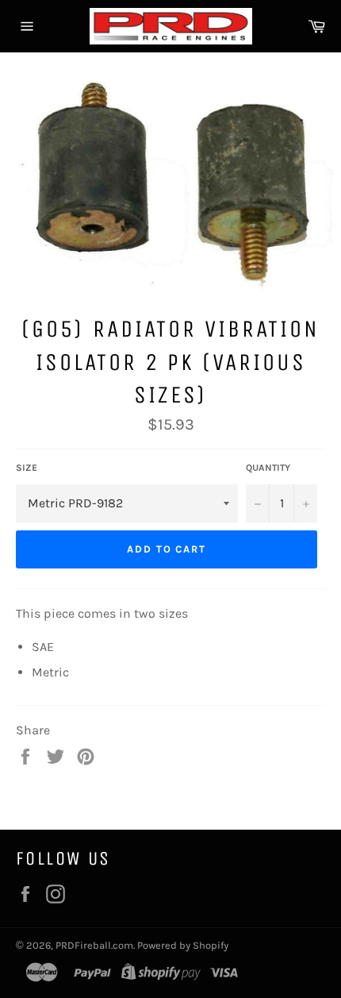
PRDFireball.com (94, 945)
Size (26, 467)
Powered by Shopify (182, 945)
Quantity (268, 467)
